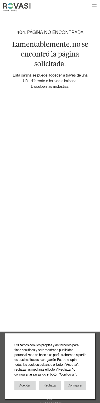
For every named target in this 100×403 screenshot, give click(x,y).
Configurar (75, 385)
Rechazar (50, 385)
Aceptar (24, 385)
